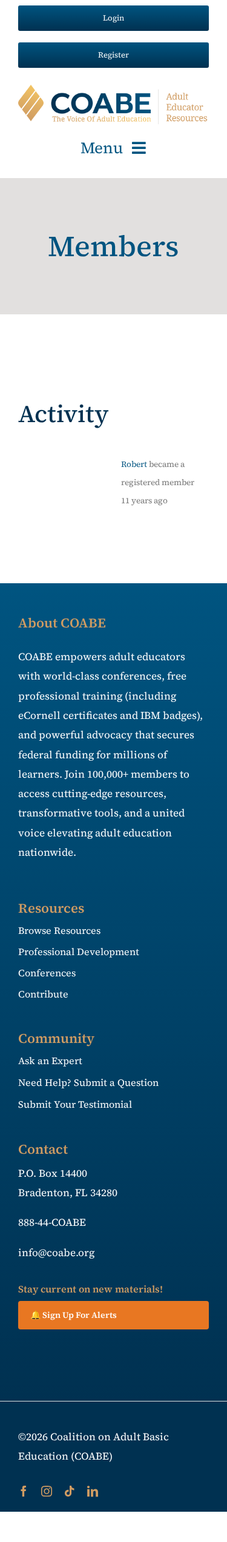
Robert (134, 464)
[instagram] (46, 1491)
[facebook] (23, 1491)
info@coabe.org (56, 1252)
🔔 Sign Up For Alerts (73, 1315)
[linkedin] (92, 1491)
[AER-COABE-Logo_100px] (113, 89)
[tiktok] (69, 1491)
